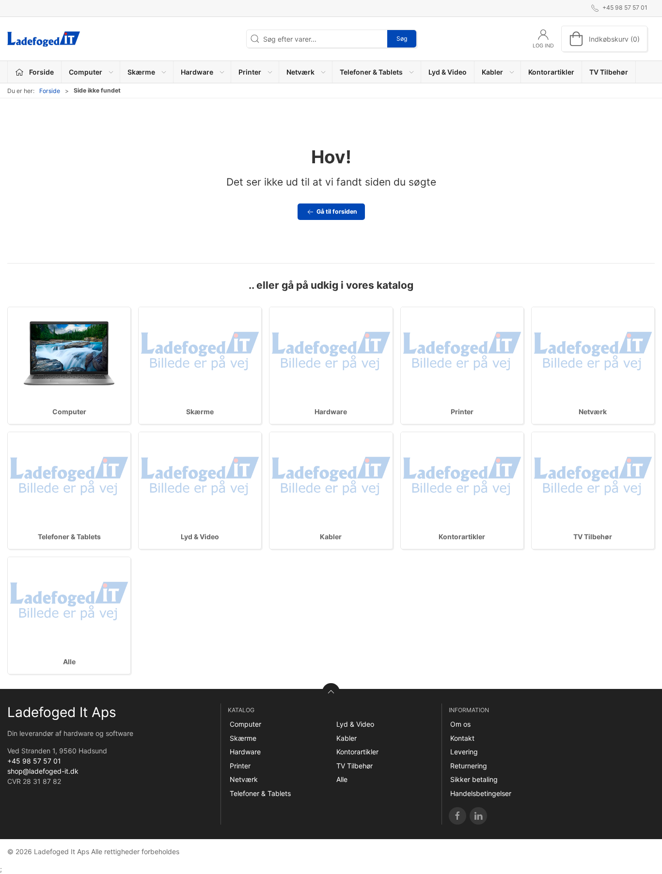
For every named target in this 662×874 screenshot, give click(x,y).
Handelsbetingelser (480, 793)
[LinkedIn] (478, 816)
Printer (462, 411)
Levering (464, 752)
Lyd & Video (447, 72)
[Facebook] (457, 816)
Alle (69, 661)
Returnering (468, 766)
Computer (69, 411)
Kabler (331, 536)
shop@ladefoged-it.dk (43, 771)
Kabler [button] (492, 72)
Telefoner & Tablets (69, 536)
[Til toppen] (331, 692)
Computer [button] (85, 72)
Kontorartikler (551, 72)
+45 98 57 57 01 (34, 761)
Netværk (593, 411)
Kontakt (462, 738)
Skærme (200, 411)
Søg (401, 38)
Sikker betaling (474, 779)
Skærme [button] (141, 72)
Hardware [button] (197, 72)
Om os (460, 724)
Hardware (331, 411)
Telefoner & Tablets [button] (371, 72)
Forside (49, 90)
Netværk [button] (300, 72)
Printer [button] (249, 72)
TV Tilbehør (608, 72)
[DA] (43, 38)
